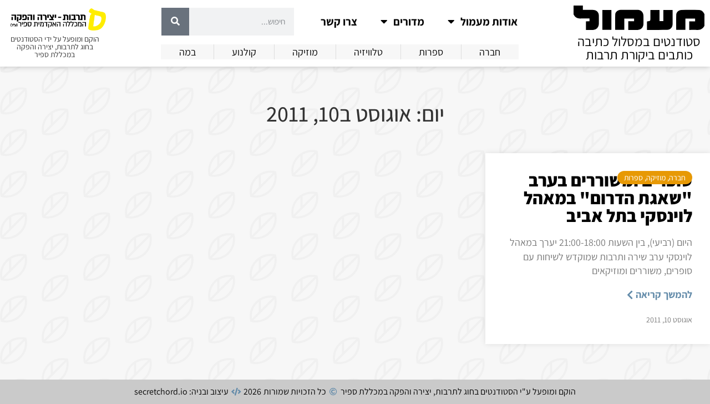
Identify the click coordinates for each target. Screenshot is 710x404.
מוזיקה (656, 178)
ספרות (633, 178)
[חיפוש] (175, 22)
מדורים (408, 21)
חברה (677, 178)
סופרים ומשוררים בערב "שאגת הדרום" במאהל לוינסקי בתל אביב (608, 197)
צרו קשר (339, 21)
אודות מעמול (489, 21)
